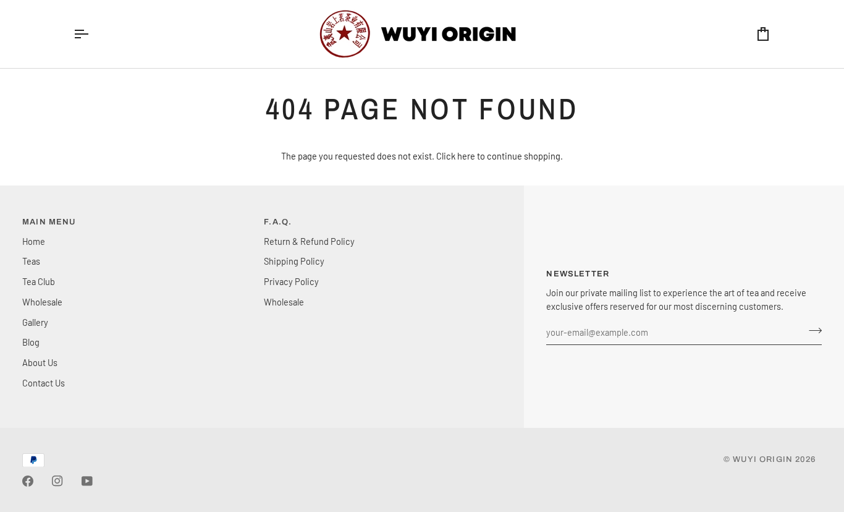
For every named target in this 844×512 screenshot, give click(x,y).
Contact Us (43, 382)
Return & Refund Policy (309, 241)
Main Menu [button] (49, 222)
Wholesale (42, 301)
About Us (39, 362)
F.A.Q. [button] (278, 222)
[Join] (811, 331)
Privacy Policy (291, 281)
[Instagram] (57, 481)
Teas (31, 261)
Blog (31, 342)
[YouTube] (87, 481)
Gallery (35, 322)
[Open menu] (92, 34)
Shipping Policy (294, 261)
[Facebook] (27, 481)
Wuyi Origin (763, 459)
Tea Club (38, 281)
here (466, 155)
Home (33, 241)
